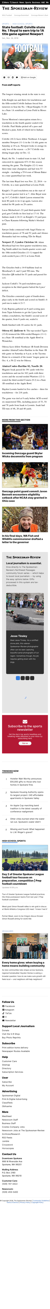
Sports (28, 2)
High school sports (22, 24)
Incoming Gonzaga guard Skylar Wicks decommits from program (22, 455)
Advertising (9, 1091)
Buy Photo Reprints (11, 1037)
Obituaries (7, 1106)
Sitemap (6, 1065)
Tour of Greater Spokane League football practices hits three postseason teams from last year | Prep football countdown (23, 897)
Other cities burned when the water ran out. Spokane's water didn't (27, 820)
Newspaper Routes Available (16, 1051)
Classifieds (7, 1102)
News (21, 2)
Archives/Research (11, 1134)
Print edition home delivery (15, 1047)
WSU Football (7, 15)
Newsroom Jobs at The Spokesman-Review (23, 1130)
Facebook (10, 1006)
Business (36, 2)
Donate (5, 1030)
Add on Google (29, 77)
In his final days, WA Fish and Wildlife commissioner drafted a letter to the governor (22, 539)
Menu (6, 2)
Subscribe (7, 1082)
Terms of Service (13, 1202)
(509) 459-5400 (10, 1192)
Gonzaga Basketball (21, 15)
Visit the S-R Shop (11, 1034)
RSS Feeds (7, 1137)
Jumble (5, 1141)
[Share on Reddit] (13, 77)
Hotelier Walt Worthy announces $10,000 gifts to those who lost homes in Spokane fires (26, 781)
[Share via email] (9, 77)
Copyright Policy (37, 1202)
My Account (8, 1085)
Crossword (7, 1144)
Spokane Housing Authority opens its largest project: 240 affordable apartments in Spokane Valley (26, 795)
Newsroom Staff (10, 1119)
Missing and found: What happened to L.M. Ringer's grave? (27, 830)
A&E (43, 2)
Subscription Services (12, 1072)
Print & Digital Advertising (14, 1099)
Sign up (25, 743)
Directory (6, 1068)
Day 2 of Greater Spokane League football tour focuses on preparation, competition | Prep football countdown (23, 879)
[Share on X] (4, 77)
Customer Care (9, 1061)
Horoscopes (8, 1148)
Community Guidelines (41, 1201)
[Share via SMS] (17, 77)
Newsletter (10, 1020)
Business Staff (9, 1123)
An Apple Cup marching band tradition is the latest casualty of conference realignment (26, 808)
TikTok (8, 1013)
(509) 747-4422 (10, 1184)
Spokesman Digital (11, 1095)
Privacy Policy (25, 1202)
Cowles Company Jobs (13, 1127)
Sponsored (12, 931)
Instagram (9, 1009)
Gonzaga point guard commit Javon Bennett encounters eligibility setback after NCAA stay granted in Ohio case (24, 496)
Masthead (7, 1116)
